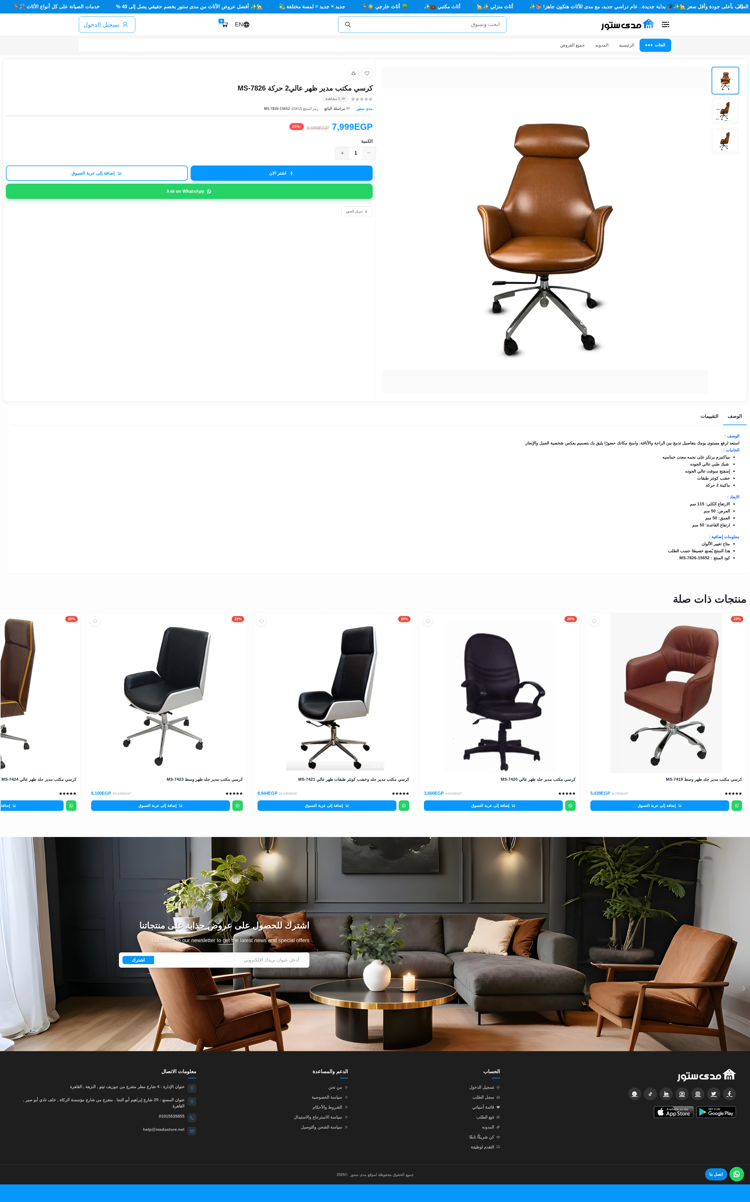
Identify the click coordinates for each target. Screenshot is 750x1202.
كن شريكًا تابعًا (481, 1137)
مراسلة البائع (334, 108)
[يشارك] (353, 73)
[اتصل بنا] (736, 1174)
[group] (560, 230)
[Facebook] (729, 1093)
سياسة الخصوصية (327, 1097)
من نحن (335, 1087)
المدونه (601, 44)
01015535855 (172, 1116)
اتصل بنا (716, 1174)
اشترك (138, 959)
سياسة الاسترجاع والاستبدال (318, 1117)
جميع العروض (572, 44)
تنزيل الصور (354, 211)
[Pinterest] (634, 1093)
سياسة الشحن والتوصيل (321, 1127)
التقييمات (709, 416)
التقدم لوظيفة (482, 1147)
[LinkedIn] (666, 1093)
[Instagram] (697, 1093)
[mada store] (624, 1075)
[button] (665, 24)
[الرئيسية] (625, 24)
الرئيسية (626, 44)
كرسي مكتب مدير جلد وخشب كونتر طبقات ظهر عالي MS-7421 (353, 779)
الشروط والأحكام (327, 1107)
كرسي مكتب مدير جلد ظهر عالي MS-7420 (538, 779)
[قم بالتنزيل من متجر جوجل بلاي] (716, 1112)
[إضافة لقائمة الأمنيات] (367, 73)
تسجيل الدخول (101, 24)
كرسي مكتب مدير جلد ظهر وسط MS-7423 (205, 779)
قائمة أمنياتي (483, 1107)
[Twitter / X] (713, 1093)
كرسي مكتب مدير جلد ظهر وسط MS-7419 (704, 779)
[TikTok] (650, 1093)
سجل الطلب (483, 1097)
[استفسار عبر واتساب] (737, 805)
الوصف (735, 416)
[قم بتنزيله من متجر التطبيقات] (673, 1112)
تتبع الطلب (485, 1117)
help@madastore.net (164, 1129)
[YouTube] (682, 1093)
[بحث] (348, 24)
